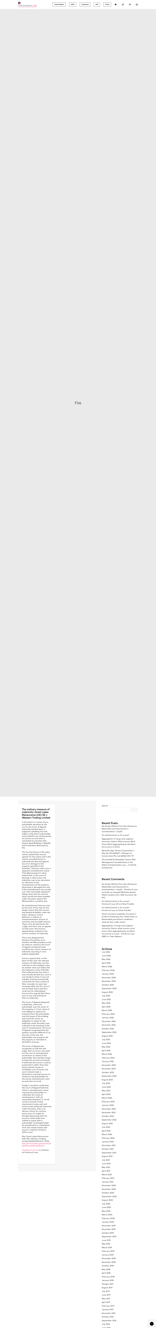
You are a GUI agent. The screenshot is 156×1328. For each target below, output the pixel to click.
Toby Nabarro (116, 936)
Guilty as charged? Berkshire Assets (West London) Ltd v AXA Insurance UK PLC (119, 895)
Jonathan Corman (30, 1150)
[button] (137, 4)
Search (105, 806)
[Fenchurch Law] (27, 4)
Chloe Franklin (128, 904)
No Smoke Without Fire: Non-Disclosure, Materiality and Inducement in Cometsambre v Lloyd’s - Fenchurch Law (120, 887)
